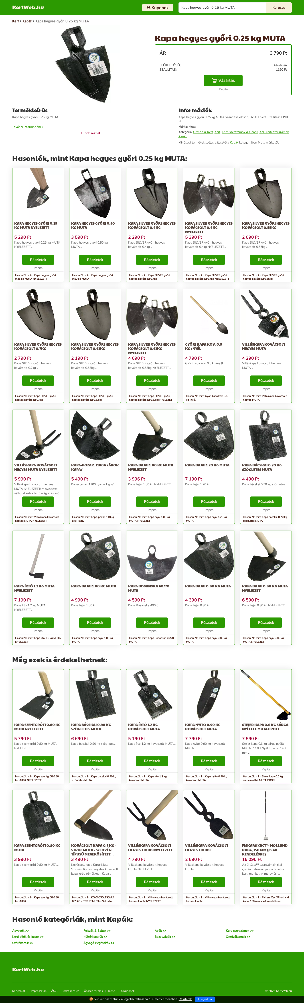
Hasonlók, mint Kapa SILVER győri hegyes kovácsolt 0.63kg (92, 398)
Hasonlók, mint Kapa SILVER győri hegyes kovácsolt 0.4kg (149, 277)
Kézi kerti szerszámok (274, 132)
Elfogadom (205, 999)
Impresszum (39, 991)
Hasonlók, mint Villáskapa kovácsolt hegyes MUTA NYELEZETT (37, 519)
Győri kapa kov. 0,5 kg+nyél (203, 346)
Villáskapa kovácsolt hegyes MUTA (263, 346)
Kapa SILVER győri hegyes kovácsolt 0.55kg (266, 225)
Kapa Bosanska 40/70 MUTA (148, 588)
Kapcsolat (18, 991)
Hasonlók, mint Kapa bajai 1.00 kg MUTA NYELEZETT (149, 519)
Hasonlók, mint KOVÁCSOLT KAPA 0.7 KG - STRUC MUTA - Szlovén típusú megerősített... (93, 901)
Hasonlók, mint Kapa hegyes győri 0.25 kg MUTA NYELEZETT (35, 277)
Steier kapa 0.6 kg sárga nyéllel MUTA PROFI (265, 726)
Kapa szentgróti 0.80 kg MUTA (37, 847)
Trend (111, 991)
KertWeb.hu (28, 7)
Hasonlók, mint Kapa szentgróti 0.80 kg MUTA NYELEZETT (37, 778)
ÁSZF (54, 991)
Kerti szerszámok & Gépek (240, 132)
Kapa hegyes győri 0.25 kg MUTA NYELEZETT (35, 225)
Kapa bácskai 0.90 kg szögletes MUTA (91, 726)
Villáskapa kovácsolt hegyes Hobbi (206, 847)
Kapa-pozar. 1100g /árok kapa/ (95, 467)
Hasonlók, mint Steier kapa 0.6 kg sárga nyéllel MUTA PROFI (263, 778)
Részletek (38, 259)
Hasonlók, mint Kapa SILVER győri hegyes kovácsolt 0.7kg (35, 398)
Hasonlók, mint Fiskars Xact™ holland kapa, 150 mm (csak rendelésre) (266, 899)
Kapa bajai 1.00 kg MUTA (93, 586)
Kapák (182, 136)
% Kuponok (127, 991)
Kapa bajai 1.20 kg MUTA (207, 465)
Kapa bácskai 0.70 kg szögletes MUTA (262, 467)
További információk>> (27, 127)
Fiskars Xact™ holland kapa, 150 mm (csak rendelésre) (265, 849)
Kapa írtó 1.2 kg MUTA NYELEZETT (34, 588)
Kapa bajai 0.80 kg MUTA (208, 586)
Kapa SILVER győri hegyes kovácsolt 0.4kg (152, 225)
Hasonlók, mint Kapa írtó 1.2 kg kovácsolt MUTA (148, 778)
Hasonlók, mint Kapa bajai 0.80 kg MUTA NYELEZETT (263, 640)
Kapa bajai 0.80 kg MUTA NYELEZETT (265, 588)
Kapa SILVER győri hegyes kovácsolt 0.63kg (95, 346)
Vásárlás (226, 80)
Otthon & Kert (203, 132)
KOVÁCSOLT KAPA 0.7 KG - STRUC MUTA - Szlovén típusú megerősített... (93, 849)
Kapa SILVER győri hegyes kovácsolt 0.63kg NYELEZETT (152, 348)
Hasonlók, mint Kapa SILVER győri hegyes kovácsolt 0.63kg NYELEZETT (151, 398)
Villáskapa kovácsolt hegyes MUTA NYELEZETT (35, 467)
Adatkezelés (71, 991)
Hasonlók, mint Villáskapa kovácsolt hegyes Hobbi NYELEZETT (151, 899)
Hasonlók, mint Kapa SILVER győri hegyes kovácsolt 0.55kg (263, 277)
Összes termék (93, 991)
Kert (217, 132)
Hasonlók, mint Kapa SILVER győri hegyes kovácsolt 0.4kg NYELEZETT (207, 277)
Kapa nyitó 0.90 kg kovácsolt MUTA (203, 726)
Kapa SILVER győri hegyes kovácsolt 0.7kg (38, 346)
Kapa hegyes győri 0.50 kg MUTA (93, 225)
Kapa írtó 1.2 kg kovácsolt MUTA (144, 726)
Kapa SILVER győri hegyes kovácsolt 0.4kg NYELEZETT (209, 227)
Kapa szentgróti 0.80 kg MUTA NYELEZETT (37, 726)
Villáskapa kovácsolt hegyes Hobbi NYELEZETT (150, 847)
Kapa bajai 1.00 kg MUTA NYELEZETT (150, 467)
